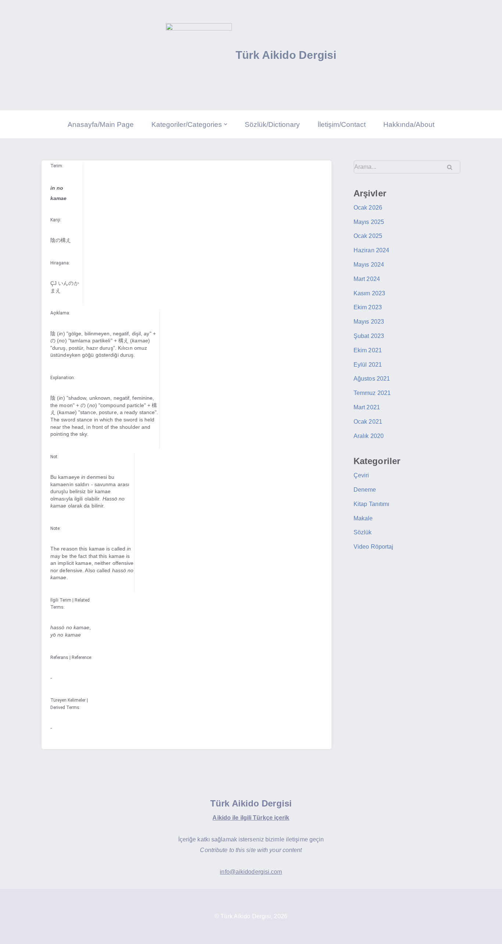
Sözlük (363, 532)
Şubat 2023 (369, 336)
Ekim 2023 (368, 307)
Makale (363, 518)
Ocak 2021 (368, 421)
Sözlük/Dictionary (272, 124)
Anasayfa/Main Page (101, 124)
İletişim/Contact (342, 124)
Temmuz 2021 (372, 393)
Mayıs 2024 (369, 264)
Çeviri (361, 475)
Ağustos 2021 (372, 378)
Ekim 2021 (368, 350)
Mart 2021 (367, 407)
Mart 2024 (367, 279)
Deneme (365, 490)
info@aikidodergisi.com (251, 872)
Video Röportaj (373, 547)
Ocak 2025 (368, 236)
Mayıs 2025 (369, 222)
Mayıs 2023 (369, 321)
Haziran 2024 (371, 250)
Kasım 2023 (369, 293)
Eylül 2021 (368, 364)
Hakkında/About (408, 124)
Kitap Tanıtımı (371, 504)
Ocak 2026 (368, 207)
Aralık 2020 (369, 436)
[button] (225, 124)
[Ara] (452, 167)
